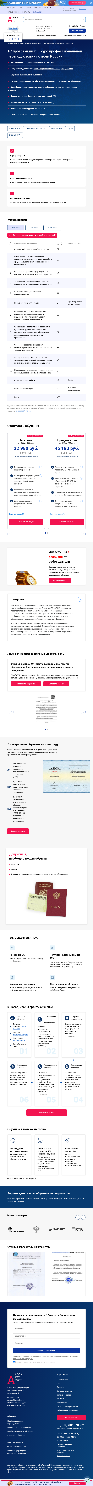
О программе (14, 129)
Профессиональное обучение (75, 36)
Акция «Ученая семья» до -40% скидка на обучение (46, 1151)
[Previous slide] (11, 712)
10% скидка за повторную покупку (19, 1150)
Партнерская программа (67, 1406)
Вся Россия (13, 29)
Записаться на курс (26, 522)
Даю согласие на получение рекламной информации (35, 1362)
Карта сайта (62, 1403)
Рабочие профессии (15, 1435)
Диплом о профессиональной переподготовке (52, 69)
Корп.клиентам (45, 8)
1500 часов (52, 228)
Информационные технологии (52, 43)
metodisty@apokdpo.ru (16, 1405)
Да (10, 39)
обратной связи (19, 1040)
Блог (20, 8)
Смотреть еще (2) (16, 514)
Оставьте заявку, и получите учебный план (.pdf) (34, 235)
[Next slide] (83, 534)
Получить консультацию (46, 1350)
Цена (71, 129)
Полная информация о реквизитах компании (16, 1452)
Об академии (12, 8)
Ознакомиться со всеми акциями (21, 1178)
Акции (35, 8)
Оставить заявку (59, 580)
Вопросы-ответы (64, 1391)
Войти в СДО (37, 12)
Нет (16, 39)
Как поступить (57, 129)
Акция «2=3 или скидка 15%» (71, 1150)
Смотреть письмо (26, 1260)
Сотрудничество (13, 12)
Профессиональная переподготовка (29, 43)
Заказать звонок (77, 30)
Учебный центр (12, 43)
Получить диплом (18, 831)
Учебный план (15, 135)
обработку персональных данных (54, 1356)
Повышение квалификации (46, 36)
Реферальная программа (67, 1410)
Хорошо (77, 1483)
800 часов (34, 228)
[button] (45, 533)
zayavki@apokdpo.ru (20, 1035)
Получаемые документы (35, 129)
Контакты (26, 12)
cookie (35, 1482)
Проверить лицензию (26, 684)
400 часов (16, 228)
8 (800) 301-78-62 (77, 26)
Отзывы (27, 8)
